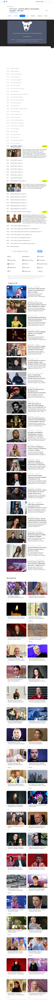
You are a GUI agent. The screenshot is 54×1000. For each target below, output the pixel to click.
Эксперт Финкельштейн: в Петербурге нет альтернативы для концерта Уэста (37, 391)
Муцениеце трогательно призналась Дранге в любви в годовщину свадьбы (37, 534)
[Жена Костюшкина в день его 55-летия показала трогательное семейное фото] (37, 968)
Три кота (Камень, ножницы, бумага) (19, 108)
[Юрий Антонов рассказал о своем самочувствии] (37, 801)
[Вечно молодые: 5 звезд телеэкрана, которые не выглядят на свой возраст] (16, 738)
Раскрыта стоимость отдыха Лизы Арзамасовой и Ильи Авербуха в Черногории (37, 347)
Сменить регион (14, 12)
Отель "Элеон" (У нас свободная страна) (20, 237)
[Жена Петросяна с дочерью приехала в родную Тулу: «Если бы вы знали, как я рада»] (16, 696)
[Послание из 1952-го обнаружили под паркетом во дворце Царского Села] (37, 633)
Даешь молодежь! (15, 71)
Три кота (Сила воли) (15, 134)
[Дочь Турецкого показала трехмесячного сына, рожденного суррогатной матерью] (16, 989)
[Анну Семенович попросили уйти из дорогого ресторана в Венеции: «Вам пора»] (16, 633)
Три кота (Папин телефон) (17, 97)
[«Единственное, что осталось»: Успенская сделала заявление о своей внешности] (37, 591)
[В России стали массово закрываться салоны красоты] (16, 759)
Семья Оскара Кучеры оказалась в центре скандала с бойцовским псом (37, 477)
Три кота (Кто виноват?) (16, 79)
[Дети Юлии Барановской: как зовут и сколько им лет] (16, 675)
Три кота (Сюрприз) (15, 143)
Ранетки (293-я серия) (16, 163)
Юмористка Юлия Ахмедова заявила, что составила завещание (37, 333)
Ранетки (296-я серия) (16, 172)
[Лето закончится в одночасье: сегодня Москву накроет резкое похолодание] (37, 780)
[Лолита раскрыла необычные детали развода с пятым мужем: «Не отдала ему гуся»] (16, 968)
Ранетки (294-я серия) (16, 166)
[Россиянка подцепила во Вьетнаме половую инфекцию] (37, 612)
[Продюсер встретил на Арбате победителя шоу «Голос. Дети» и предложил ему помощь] (37, 863)
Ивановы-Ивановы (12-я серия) (18, 202)
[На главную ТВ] (6, 1)
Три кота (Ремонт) (15, 128)
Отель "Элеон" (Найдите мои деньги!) (19, 225)
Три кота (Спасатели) (15, 117)
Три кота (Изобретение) (16, 114)
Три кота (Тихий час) (15, 77)
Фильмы (33, 15)
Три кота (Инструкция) (16, 102)
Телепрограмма (10, 6)
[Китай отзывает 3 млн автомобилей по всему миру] (16, 884)
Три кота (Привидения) (16, 74)
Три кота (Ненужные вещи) (17, 120)
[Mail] (4, 1)
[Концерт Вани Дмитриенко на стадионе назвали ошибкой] (16, 717)
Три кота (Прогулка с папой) (17, 88)
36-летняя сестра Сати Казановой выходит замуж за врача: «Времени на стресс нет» (37, 304)
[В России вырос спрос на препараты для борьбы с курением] (37, 947)
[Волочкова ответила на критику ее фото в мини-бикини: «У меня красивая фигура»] (37, 696)
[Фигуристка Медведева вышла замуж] (16, 821)
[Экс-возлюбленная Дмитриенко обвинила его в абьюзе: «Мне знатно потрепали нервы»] (37, 884)
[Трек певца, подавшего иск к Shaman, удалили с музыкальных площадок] (37, 654)
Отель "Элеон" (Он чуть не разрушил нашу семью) (22, 243)
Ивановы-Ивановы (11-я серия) (18, 199)
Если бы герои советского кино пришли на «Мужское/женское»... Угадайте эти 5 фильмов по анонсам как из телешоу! (36, 563)
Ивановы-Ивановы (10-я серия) (18, 196)
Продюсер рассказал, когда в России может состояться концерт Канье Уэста (37, 491)
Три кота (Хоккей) (15, 91)
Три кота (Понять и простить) (17, 125)
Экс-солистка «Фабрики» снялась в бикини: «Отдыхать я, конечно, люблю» (37, 448)
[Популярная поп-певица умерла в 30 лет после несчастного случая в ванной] (16, 612)
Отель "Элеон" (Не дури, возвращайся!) (20, 240)
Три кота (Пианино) (15, 111)
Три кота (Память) (15, 105)
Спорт (45, 15)
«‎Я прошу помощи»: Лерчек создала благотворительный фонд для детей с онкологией (37, 520)
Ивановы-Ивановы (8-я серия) (18, 180)
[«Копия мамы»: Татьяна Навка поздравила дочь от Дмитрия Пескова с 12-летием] (16, 801)
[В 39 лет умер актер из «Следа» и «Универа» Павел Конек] (37, 905)
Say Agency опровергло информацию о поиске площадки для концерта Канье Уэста (35, 434)
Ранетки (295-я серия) (16, 169)
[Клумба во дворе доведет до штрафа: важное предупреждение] (16, 926)
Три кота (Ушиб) (14, 131)
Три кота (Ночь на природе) (17, 123)
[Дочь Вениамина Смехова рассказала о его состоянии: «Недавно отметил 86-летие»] (16, 863)
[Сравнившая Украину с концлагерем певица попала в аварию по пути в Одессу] (16, 591)
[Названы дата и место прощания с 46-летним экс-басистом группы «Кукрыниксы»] (37, 717)
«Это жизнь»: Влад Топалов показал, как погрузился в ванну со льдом (36, 290)
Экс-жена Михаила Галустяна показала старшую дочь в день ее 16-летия (37, 549)
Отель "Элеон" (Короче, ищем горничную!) (20, 234)
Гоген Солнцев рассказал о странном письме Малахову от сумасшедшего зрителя (37, 419)
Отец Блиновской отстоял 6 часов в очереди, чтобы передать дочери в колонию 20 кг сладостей (37, 362)
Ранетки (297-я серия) (16, 175)
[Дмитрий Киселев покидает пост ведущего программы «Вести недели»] (37, 821)
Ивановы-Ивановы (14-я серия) (18, 208)
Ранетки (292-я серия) (16, 160)
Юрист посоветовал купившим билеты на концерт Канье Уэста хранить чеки (37, 376)
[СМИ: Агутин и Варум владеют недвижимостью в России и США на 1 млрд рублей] (16, 780)
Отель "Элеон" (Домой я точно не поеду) (20, 211)
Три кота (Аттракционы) (16, 82)
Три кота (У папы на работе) (17, 100)
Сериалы (40, 15)
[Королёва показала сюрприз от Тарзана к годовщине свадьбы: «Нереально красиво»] (16, 842)
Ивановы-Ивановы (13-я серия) (18, 205)
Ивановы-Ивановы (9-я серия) (18, 193)
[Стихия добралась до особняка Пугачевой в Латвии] (16, 905)
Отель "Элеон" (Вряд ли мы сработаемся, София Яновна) (24, 228)
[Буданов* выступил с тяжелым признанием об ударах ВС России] (37, 759)
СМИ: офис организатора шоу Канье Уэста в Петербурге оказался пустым (37, 506)
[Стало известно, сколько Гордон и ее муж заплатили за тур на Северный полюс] (37, 989)
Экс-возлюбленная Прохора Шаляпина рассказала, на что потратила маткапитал (37, 319)
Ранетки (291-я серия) (16, 146)
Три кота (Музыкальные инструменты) (19, 94)
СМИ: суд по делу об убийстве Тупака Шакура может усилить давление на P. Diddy (37, 405)
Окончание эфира (15, 68)
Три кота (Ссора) (15, 137)
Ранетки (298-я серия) (16, 177)
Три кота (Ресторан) (15, 85)
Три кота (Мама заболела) (17, 140)
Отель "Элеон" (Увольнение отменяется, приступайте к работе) (25, 231)
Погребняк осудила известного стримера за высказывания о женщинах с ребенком (37, 462)
